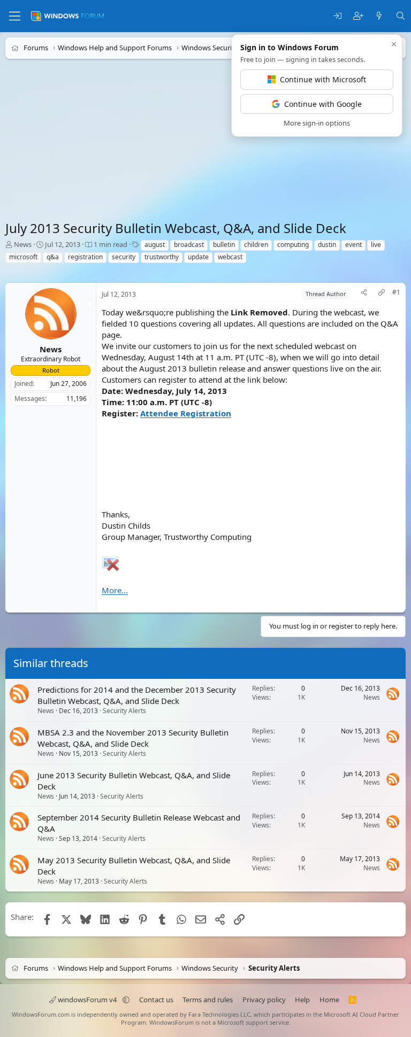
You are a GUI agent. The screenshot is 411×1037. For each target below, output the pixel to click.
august (154, 244)
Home (329, 999)
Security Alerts (124, 710)
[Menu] (14, 16)
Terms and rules (207, 999)
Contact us (156, 999)
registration (85, 256)
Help (302, 999)
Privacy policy (264, 999)
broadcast (189, 244)
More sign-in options (317, 123)
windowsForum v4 (87, 999)
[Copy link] (382, 294)
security (123, 256)
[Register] (358, 16)
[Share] (364, 294)
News (23, 244)
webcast (230, 256)
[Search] (400, 16)
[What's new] (379, 16)
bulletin (224, 244)
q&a (53, 256)
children (256, 244)
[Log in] (337, 16)
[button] (126, 999)
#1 (396, 292)
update (198, 256)
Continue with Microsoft (323, 79)
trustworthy (161, 256)
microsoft (23, 256)
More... (115, 590)
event (353, 244)
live (376, 244)
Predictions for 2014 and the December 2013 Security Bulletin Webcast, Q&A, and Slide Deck (136, 695)
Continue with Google (323, 104)
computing (293, 244)
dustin (327, 244)
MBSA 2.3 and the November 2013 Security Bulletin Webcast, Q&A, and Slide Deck (133, 738)
